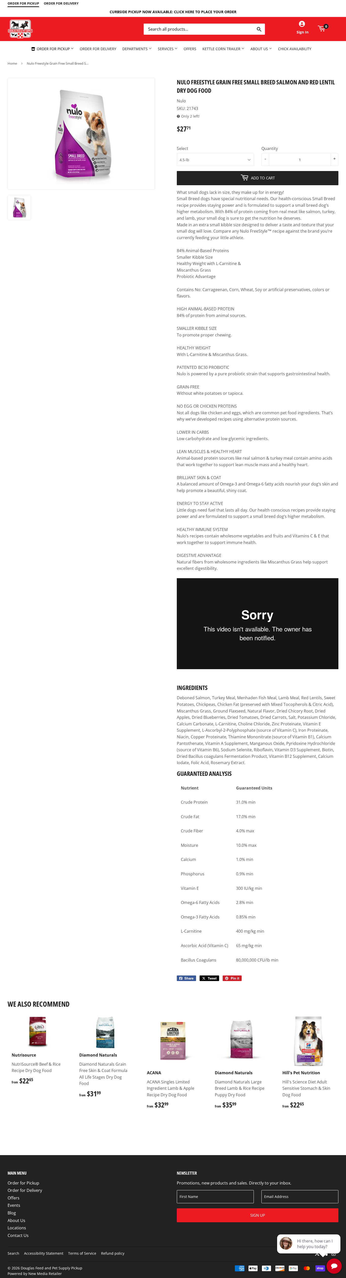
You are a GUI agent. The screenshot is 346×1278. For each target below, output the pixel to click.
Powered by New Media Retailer (35, 1273)
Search (13, 1253)
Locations (17, 1228)
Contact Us (18, 1235)
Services (166, 48)
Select (182, 148)
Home (12, 63)
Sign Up (257, 1215)
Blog (12, 1213)
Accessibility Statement (43, 1253)
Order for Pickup (53, 48)
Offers (190, 48)
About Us (260, 48)
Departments (135, 48)
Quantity (269, 148)
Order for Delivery (98, 48)
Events (14, 1205)
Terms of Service (82, 1253)
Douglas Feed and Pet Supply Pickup (51, 1268)
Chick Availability (294, 48)
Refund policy (112, 1253)
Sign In (303, 32)
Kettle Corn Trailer (221, 48)
